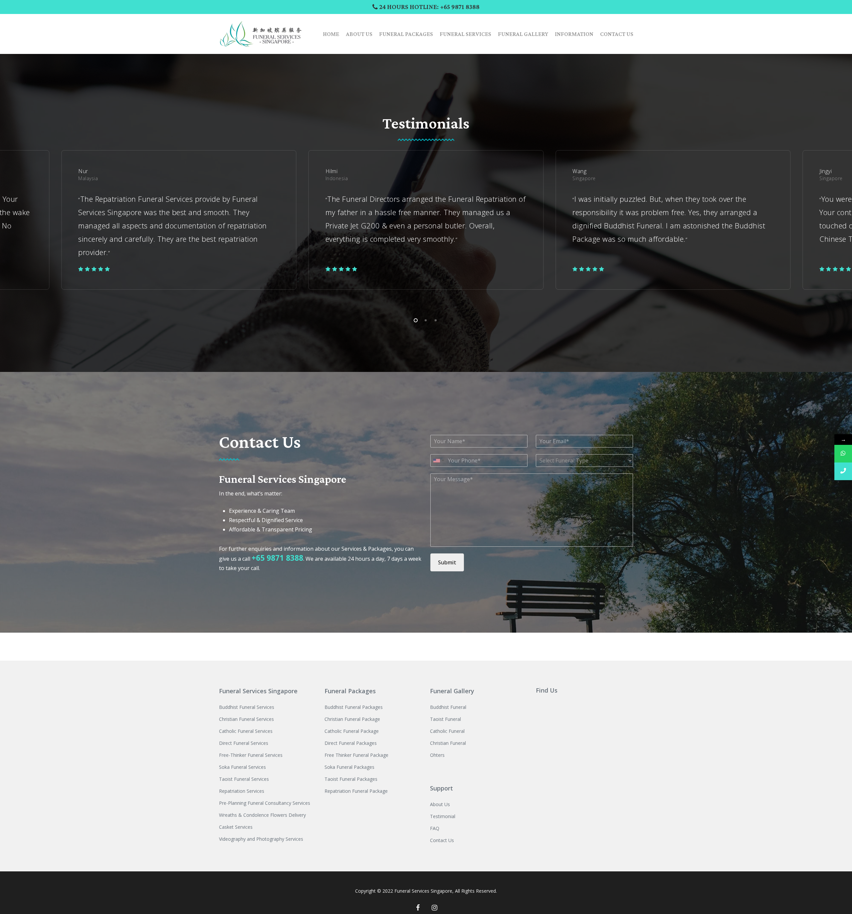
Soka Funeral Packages (349, 767)
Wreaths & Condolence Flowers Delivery (262, 815)
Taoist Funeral (445, 719)
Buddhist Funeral (448, 707)
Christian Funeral (448, 743)
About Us (440, 804)
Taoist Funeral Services (244, 779)
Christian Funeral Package (352, 719)
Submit (447, 562)
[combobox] (438, 460)
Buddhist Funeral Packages (353, 707)
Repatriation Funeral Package (356, 791)
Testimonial (442, 816)
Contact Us (442, 840)
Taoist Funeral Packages (350, 779)
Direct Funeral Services (243, 743)
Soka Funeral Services (242, 767)
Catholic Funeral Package (351, 731)
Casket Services (236, 827)
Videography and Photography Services (261, 839)
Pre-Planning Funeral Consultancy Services (264, 803)
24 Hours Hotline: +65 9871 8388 (429, 6)
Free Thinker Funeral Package (356, 755)
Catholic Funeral (447, 731)
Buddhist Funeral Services (246, 707)
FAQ (434, 828)
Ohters (437, 755)
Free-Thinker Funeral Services (251, 755)
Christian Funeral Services (246, 719)
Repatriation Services (241, 791)
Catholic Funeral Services (246, 731)
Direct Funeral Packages (350, 743)
